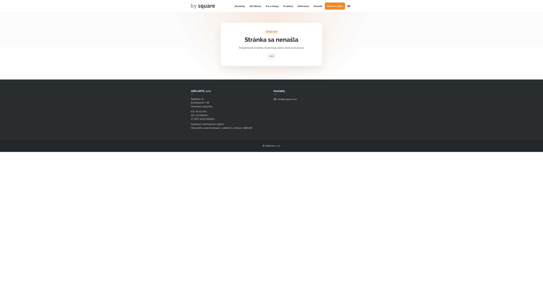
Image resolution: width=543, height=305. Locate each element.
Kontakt (317, 6)
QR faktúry (255, 6)
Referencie (303, 6)
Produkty (288, 6)
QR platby (239, 6)
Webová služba (335, 6)
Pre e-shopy (272, 6)
